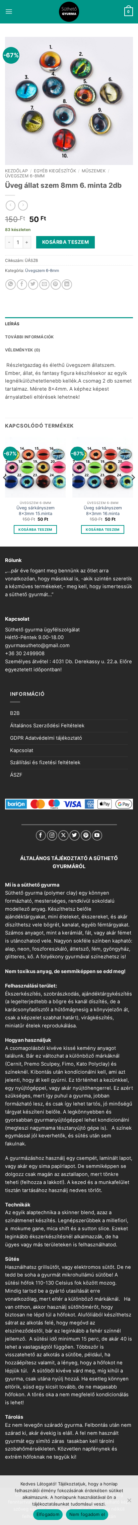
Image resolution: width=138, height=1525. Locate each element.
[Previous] (5, 491)
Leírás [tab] (12, 323)
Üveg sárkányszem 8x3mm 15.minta (35, 510)
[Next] (133, 491)
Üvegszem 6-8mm (25, 175)
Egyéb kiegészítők (55, 170)
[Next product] (10, 205)
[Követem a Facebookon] (41, 835)
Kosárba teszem (65, 242)
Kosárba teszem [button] (35, 529)
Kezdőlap (16, 170)
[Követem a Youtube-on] (97, 835)
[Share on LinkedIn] (67, 284)
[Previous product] (23, 205)
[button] (9, 11)
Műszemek (94, 170)
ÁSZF (16, 775)
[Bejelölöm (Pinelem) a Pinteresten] (56, 284)
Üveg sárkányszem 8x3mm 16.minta (103, 510)
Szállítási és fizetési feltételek (45, 762)
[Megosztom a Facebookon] (22, 284)
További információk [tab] (29, 336)
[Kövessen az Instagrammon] (52, 835)
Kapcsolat (21, 750)
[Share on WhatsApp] (10, 284)
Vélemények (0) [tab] (22, 349)
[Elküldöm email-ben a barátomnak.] (44, 284)
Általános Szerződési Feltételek (47, 726)
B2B (15, 713)
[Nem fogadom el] (129, 1502)
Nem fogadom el (87, 1514)
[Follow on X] (63, 835)
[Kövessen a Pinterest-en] (86, 835)
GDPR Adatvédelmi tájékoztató (46, 738)
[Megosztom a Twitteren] (33, 284)
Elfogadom (48, 1514)
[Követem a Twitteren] (74, 835)
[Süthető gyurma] (69, 11)
